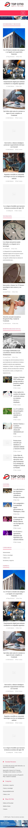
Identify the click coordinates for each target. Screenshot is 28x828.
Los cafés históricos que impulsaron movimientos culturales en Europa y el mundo (19, 493)
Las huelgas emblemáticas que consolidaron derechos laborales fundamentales (12, 352)
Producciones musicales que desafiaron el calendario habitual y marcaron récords (18, 444)
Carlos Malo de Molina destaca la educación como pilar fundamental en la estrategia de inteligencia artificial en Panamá (19, 461)
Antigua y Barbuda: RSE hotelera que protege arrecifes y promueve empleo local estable (19, 381)
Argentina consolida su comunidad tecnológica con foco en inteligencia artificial (14, 176)
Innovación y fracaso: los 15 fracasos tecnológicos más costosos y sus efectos (13, 287)
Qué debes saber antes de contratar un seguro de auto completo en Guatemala (14, 113)
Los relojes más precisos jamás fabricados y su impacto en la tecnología (11, 244)
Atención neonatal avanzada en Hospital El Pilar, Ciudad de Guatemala (12, 319)
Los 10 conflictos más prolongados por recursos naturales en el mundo (18, 413)
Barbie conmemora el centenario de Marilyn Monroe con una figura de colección (18, 521)
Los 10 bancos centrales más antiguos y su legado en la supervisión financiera (14, 52)
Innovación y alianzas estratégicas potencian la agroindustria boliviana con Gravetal (14, 145)
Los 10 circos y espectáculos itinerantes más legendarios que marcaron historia (18, 535)
